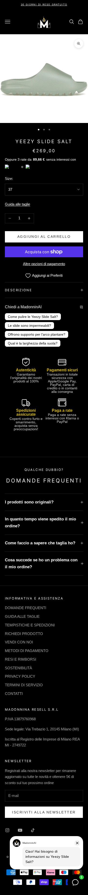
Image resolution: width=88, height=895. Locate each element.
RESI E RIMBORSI (20, 659)
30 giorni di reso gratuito (44, 4)
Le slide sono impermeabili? (29, 325)
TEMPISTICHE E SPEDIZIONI (30, 625)
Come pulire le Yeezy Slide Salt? (33, 317)
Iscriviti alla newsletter (44, 812)
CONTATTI (14, 693)
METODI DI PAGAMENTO (26, 651)
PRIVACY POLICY (20, 676)
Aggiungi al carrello (44, 237)
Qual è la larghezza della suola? (32, 343)
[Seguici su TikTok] (32, 830)
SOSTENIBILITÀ (18, 668)
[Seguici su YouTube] (20, 830)
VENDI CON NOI (19, 642)
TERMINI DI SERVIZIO (24, 685)
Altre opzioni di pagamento (44, 264)
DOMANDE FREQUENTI (25, 608)
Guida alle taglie (17, 204)
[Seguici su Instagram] (7, 830)
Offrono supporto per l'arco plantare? (36, 334)
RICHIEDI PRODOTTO (24, 634)
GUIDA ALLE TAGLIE (22, 616)
